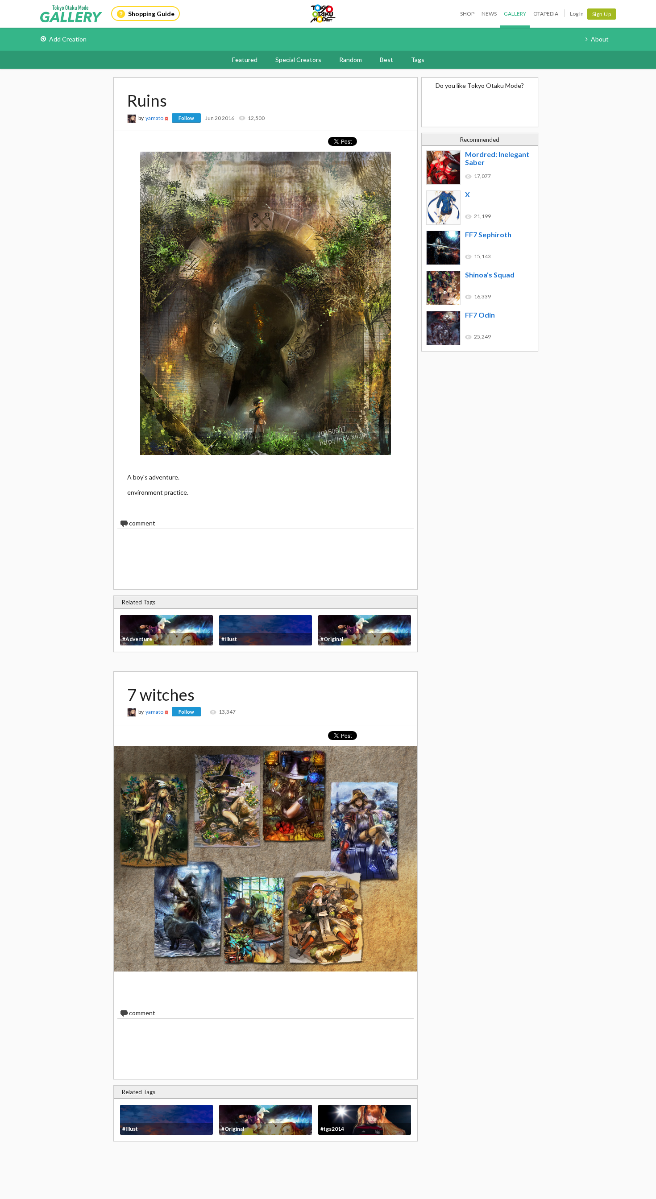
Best (386, 59)
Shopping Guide (151, 13)
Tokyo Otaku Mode (323, 13)
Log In (577, 13)
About (600, 39)
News (489, 13)
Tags (417, 59)
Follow (186, 118)
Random (350, 59)
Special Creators (298, 59)
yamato (154, 118)
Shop (467, 13)
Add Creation (68, 39)
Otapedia (545, 13)
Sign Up (601, 14)
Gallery (515, 13)
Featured (244, 59)
